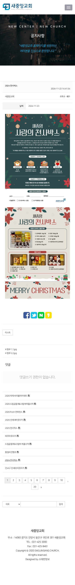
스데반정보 (44, 559)
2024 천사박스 (11, 460)
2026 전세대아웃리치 (14, 420)
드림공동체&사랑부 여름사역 (17, 444)
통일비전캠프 (10, 452)
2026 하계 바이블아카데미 (16, 396)
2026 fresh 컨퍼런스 (13, 412)
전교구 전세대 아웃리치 (14, 468)
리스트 (7, 332)
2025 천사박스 (11, 428)
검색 (61, 504)
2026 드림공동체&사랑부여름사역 (19, 404)
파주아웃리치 (10, 436)
